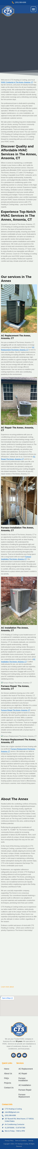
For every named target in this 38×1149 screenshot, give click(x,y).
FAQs (6, 1078)
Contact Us (8, 1087)
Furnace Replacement (24, 1095)
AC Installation (24, 1085)
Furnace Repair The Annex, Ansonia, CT (15, 710)
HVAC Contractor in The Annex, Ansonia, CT (17, 82)
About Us (8, 1073)
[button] (33, 9)
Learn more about (7, 987)
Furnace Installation (23, 1079)
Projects (7, 1083)
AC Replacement (25, 1069)
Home (6, 1069)
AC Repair (22, 1073)
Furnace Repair (24, 1090)
